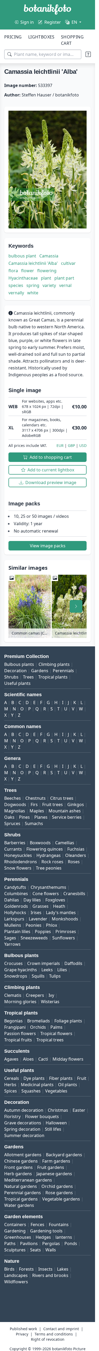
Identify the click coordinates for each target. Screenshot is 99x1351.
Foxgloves (55, 900)
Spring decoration (22, 1129)
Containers (15, 1224)
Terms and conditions (54, 1334)
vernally (16, 293)
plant (46, 278)
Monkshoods (65, 919)
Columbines (16, 893)
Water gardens (19, 1205)
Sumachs (34, 823)
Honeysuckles (18, 855)
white (32, 293)
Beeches (12, 798)
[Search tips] (88, 54)
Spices (10, 1091)
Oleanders (75, 855)
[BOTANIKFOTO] (47, 9)
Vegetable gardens (61, 1199)
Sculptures (15, 1250)
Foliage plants (68, 1021)
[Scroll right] (76, 606)
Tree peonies (49, 868)
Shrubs (11, 677)
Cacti (43, 1059)
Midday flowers (68, 1059)
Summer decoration (24, 1135)
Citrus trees (61, 798)
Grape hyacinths (20, 970)
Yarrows (12, 944)
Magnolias (14, 811)
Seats (35, 1250)
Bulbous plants (19, 664)
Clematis (12, 995)
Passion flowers (20, 1033)
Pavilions (29, 1243)
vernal (65, 285)
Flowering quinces (44, 849)
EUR (60, 445)
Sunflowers (63, 938)
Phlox (51, 925)
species (15, 285)
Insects (45, 1269)
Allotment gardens (22, 1155)
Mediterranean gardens (28, 1180)
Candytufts (15, 887)
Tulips (55, 976)
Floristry (12, 1116)
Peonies (33, 925)
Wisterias (50, 1001)
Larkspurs (14, 919)
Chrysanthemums (48, 887)
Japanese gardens (54, 1174)
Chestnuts (35, 798)
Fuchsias (75, 849)
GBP (71, 445)
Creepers (35, 995)
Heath (59, 906)
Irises (36, 912)
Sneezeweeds (34, 938)
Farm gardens (56, 1161)
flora (13, 271)
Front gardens (18, 1167)
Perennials (63, 671)
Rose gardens (59, 1193)
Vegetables (56, 1091)
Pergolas (51, 1243)
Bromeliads (38, 1021)
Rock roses (52, 862)
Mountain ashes (65, 811)
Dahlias (11, 900)
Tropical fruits (18, 1040)
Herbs (10, 1084)
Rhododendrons (20, 862)
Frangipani (15, 1027)
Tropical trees (50, 1040)
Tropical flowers (56, 1033)
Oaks (9, 817)
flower (27, 271)
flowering (46, 271)
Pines (24, 817)
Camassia (48, 256)
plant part (64, 278)
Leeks (47, 970)
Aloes (28, 1059)
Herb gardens (18, 1174)
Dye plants (34, 1078)
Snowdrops (15, 976)
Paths (10, 1243)
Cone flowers (45, 893)
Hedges (43, 1237)
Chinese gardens (21, 1161)
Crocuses (13, 963)
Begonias (13, 1021)
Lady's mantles (61, 912)
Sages (10, 938)
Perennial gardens (22, 1193)
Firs (34, 804)
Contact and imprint (61, 1328)
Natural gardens (20, 1186)
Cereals (11, 1078)
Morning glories (20, 1001)
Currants (13, 849)
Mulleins (12, 925)
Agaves (11, 1059)
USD (83, 445)
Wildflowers (16, 1282)
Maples (37, 811)
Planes (41, 817)
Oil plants (67, 1084)
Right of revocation (47, 1339)
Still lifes (53, 1129)
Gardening (15, 1231)
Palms (56, 1027)
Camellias (64, 843)
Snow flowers (17, 868)
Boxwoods (40, 843)
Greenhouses (17, 1237)
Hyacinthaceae (23, 278)
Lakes (62, 1269)
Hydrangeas (48, 855)
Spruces (12, 823)
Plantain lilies (17, 931)
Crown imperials (43, 963)
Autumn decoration (23, 1110)
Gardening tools (46, 1231)
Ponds (70, 1243)
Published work (23, 1328)
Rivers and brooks (50, 1275)
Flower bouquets (42, 1116)
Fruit (81, 1078)
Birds (9, 1269)
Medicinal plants (37, 1084)
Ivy (51, 995)
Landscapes (16, 1275)
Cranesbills (74, 893)
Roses (74, 862)
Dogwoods (15, 804)
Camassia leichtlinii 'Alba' (33, 263)
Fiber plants (61, 1078)
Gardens (39, 671)
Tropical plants (53, 677)
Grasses (40, 906)
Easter (79, 1110)
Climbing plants (54, 664)
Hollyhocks (15, 912)
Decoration (15, 671)
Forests (26, 1269)
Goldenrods (16, 906)
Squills (38, 976)
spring (32, 285)
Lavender (38, 919)
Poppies (43, 931)
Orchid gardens (57, 1186)
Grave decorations (22, 1123)
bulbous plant (22, 256)
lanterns (63, 1237)
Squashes (31, 1091)
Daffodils (73, 963)
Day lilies (32, 900)
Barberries (14, 843)
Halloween (56, 1123)
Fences (37, 1224)
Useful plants (17, 683)
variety (49, 285)
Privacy (22, 1334)
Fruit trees (52, 804)
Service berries (67, 817)
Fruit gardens (50, 1167)
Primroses (65, 931)
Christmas (58, 1110)
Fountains (59, 1224)
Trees (28, 677)
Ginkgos (75, 804)
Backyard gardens (64, 1155)
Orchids (38, 1027)
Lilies (62, 970)
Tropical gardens (21, 1199)
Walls (50, 1250)
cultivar (68, 263)
